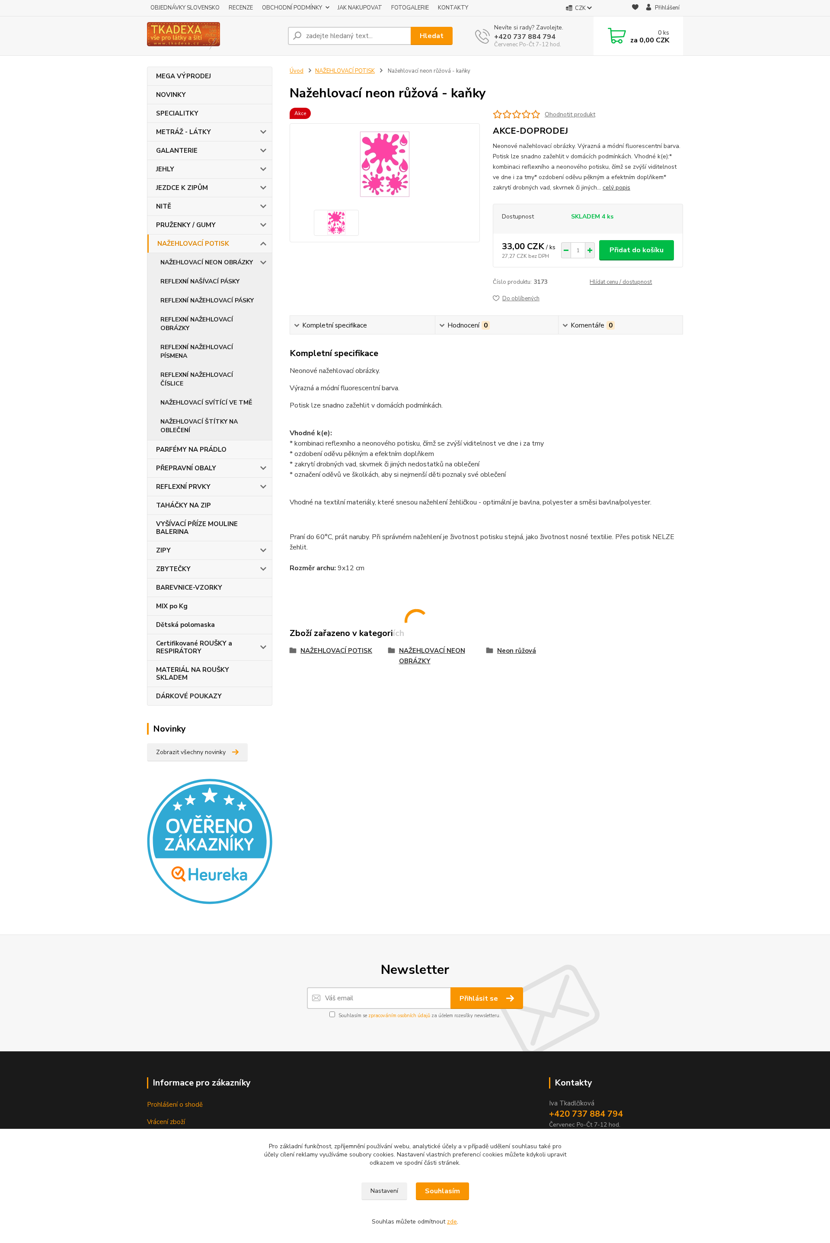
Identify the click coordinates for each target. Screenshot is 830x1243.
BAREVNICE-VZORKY (189, 587)
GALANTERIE (177, 150)
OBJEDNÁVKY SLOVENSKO (185, 8)
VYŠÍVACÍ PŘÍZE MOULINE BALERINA (197, 528)
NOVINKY (171, 94)
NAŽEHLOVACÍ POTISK (193, 243)
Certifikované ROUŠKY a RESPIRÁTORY (194, 647)
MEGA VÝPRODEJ (183, 76)
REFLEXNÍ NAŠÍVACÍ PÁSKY (199, 281)
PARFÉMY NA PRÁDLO (191, 449)
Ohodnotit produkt (570, 114)
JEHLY (165, 169)
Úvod (296, 71)
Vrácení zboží (166, 1122)
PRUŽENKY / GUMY (186, 225)
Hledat (432, 36)
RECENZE (241, 8)
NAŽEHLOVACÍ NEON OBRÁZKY (206, 262)
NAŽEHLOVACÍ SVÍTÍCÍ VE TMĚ (206, 402)
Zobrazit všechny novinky (191, 752)
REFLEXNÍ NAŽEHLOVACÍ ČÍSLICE (196, 379)
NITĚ (163, 206)
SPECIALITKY (177, 113)
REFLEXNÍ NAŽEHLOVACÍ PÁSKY (207, 300)
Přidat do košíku (637, 250)
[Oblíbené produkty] (635, 8)
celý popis (616, 187)
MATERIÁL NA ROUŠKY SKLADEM (192, 673)
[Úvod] (214, 36)
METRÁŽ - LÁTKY (183, 132)
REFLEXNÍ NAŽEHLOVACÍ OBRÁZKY (196, 323)
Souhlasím (442, 1191)
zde (452, 1221)
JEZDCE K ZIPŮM (182, 187)
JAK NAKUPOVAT (360, 8)
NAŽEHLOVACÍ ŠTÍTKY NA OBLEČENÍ (199, 426)
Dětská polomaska (185, 624)
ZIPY (163, 550)
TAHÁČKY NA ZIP (183, 505)
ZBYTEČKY (173, 569)
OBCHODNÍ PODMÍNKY (292, 8)
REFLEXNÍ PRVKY (183, 486)
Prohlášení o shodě (175, 1104)
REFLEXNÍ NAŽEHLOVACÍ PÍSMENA (196, 351)
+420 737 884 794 (524, 37)
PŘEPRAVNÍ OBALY (186, 468)
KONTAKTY (453, 8)
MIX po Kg (172, 606)
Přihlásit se (480, 998)
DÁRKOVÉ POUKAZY (189, 696)
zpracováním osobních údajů (399, 1015)
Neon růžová (516, 650)
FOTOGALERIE (410, 8)
